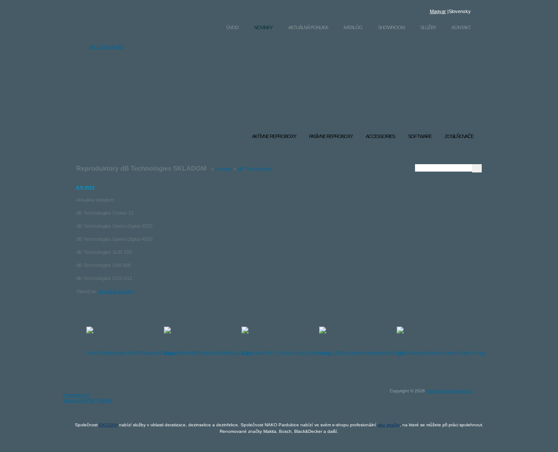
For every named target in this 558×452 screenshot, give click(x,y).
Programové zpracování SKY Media (87, 397)
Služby (428, 27)
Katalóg (353, 27)
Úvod (232, 27)
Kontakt (461, 27)
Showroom (391, 27)
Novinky (263, 27)
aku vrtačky (389, 424)
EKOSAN (108, 424)
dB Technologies (106, 46)
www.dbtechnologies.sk (449, 390)
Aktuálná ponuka (308, 27)
